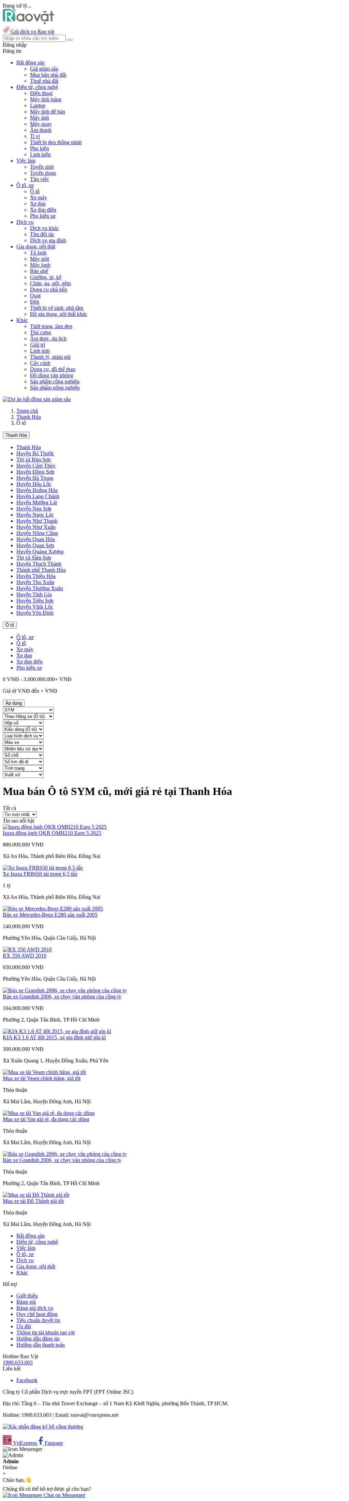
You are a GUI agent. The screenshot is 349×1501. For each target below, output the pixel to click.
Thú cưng (40, 332)
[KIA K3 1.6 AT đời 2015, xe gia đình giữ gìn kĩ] (57, 1031)
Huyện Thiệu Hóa (36, 576)
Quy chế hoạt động (37, 1314)
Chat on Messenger (63, 1495)
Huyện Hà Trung (34, 478)
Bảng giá (26, 1302)
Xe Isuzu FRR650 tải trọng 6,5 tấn (40, 874)
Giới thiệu (27, 1296)
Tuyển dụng (43, 173)
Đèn (34, 302)
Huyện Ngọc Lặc (35, 515)
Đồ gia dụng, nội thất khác (58, 314)
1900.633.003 (18, 1362)
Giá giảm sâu (44, 69)
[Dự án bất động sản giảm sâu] (37, 399)
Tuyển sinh (42, 167)
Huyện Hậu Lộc (33, 484)
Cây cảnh (40, 363)
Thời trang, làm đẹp (51, 326)
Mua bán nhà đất (48, 75)
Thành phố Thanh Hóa (41, 570)
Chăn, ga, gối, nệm (50, 283)
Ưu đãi (23, 1326)
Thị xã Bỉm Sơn (33, 459)
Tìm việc (39, 179)
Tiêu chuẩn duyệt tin (38, 1320)
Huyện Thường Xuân (39, 588)
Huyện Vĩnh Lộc (34, 607)
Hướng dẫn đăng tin (38, 1339)
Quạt (35, 295)
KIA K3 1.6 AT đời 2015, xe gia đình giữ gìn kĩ (54, 1037)
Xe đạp (38, 203)
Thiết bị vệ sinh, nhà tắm (56, 308)
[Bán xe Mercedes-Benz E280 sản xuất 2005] (53, 909)
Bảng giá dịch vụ (34, 1308)
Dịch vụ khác (44, 228)
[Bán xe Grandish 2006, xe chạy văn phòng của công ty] (65, 990)
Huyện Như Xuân (36, 527)
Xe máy (38, 197)
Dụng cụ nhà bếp (48, 289)
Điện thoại (41, 93)
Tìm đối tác (42, 234)
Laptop (37, 105)
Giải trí (37, 345)
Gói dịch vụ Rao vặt (32, 31)
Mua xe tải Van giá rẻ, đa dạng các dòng (46, 1119)
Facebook (26, 1380)
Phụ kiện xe (43, 216)
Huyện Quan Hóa (35, 539)
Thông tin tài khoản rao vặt (45, 1332)
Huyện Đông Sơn (35, 472)
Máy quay (41, 124)
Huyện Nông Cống (37, 533)
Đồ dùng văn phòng (51, 375)
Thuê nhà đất (44, 81)
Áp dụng (13, 703)
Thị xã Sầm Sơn (33, 558)
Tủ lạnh (38, 253)
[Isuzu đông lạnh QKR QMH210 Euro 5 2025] (55, 827)
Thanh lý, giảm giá (50, 357)
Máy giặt (39, 259)
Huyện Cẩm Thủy (36, 466)
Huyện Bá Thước (35, 453)
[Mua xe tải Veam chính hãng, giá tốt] (44, 1072)
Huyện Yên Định (35, 613)
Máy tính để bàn (47, 111)
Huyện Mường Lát (36, 502)
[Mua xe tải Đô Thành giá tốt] (36, 1195)
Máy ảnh (39, 118)
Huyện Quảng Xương (40, 551)
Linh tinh (40, 351)
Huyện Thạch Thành (38, 564)
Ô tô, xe (25, 637)
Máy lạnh (40, 265)
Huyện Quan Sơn (35, 545)
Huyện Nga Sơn (33, 508)
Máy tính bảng (45, 99)
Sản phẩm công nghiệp (54, 381)
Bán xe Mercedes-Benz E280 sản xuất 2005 (50, 915)
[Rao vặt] (28, 22)
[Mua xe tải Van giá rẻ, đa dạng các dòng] (49, 1113)
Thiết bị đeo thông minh (56, 142)
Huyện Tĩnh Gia (34, 594)
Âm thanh (40, 130)
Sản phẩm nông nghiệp (55, 387)
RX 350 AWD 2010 (24, 956)
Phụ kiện (39, 148)
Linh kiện (40, 154)
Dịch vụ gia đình (48, 240)
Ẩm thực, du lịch (48, 338)
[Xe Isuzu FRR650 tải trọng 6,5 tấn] (43, 868)
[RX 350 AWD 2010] (27, 949)
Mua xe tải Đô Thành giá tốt (33, 1201)
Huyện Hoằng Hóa (37, 490)
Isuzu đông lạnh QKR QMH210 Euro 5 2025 (52, 833)
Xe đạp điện (43, 210)
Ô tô (35, 191)
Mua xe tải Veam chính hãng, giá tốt (41, 1078)
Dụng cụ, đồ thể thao (52, 369)
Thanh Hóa (28, 417)
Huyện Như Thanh (37, 521)
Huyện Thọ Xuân (35, 582)
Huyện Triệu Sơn (35, 600)
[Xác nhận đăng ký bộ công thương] (43, 1426)
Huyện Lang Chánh (37, 496)
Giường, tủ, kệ (45, 277)
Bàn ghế (39, 271)
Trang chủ (27, 411)
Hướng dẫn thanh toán (40, 1345)
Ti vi (35, 136)
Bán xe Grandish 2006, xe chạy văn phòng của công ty (62, 996)
